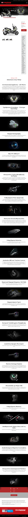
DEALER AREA (22, 0)
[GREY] (11, 29)
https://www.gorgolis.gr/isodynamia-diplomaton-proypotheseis (9, 504)
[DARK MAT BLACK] (11, 39)
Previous (3, 99)
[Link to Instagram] (25, 515)
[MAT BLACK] (7, 39)
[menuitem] (17, 0)
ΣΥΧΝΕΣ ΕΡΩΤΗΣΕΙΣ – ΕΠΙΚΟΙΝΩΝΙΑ (16, 0)
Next (24, 99)
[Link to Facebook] (24, 515)
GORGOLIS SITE (25, 0)
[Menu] (26, 2)
